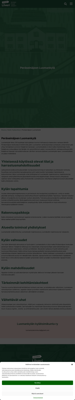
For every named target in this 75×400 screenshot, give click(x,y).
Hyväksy (37, 383)
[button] (72, 364)
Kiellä (38, 388)
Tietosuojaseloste (38, 397)
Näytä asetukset (37, 394)
